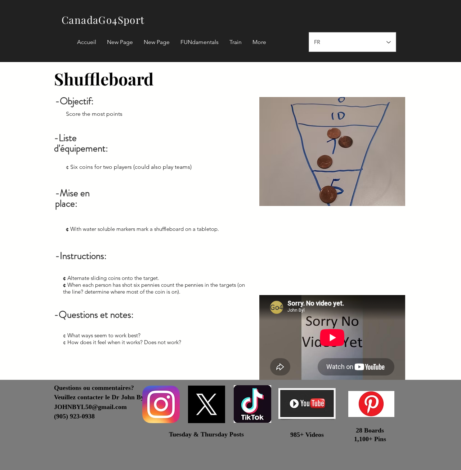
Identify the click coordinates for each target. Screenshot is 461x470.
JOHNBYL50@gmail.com (90, 406)
